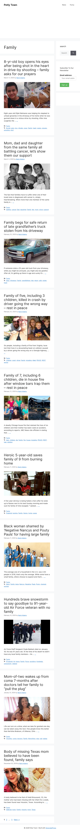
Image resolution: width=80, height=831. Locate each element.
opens (39, 128)
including (29, 360)
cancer (14, 209)
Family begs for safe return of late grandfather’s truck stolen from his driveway (25, 226)
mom (36, 209)
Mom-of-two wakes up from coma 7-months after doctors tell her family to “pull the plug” (26, 682)
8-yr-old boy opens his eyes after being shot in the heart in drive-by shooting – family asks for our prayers (26, 68)
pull (41, 738)
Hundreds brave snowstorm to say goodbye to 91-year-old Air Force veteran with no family (27, 605)
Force (27, 661)
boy (16, 128)
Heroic (25, 513)
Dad (18, 209)
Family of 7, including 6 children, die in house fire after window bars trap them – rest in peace (27, 381)
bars (7, 440)
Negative (28, 584)
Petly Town (10, 4)
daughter (23, 209)
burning (15, 513)
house (28, 440)
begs (7, 280)
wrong (6, 362)
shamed (43, 584)
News (64, 5)
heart (34, 128)
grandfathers (26, 280)
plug (37, 738)
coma (14, 738)
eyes (25, 128)
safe (40, 280)
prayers (44, 128)
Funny (72, 5)
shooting (7, 130)
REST (44, 360)
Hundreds (39, 661)
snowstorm (7, 663)
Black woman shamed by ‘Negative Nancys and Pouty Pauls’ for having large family (26, 530)
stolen (45, 280)
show (41, 209)
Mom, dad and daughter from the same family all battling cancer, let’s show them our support (24, 149)
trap (5, 442)
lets (33, 209)
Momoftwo (32, 738)
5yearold (9, 513)
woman (6, 586)
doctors (19, 738)
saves (35, 513)
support (46, 209)
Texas (34, 809)
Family (30, 128)
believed (9, 809)
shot (12, 130)
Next (17, 820)
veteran (14, 663)
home (30, 513)
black (8, 584)
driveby (20, 128)
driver (18, 360)
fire (25, 440)
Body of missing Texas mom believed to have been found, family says (26, 755)
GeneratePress (51, 828)
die (17, 440)
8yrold (8, 128)
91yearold (9, 661)
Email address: (66, 75)
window (9, 442)
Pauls (33, 584)
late (32, 280)
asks (12, 128)
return (36, 280)
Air (14, 661)
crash (14, 360)
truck (5, 282)
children (8, 360)
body (14, 809)
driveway (13, 280)
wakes (45, 738)
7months (9, 738)
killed (34, 360)
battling (8, 209)
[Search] (73, 53)
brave (18, 661)
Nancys (21, 584)
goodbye (33, 661)
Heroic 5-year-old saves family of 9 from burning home (23, 459)
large (17, 584)
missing (24, 809)
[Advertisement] (40, 24)
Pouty (38, 584)
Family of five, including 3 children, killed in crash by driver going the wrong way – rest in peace (26, 302)
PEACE (39, 360)
